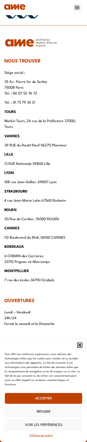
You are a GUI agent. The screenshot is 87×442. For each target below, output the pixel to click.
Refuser (43, 411)
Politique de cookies (41, 435)
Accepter (43, 398)
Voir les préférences (43, 425)
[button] (79, 345)
